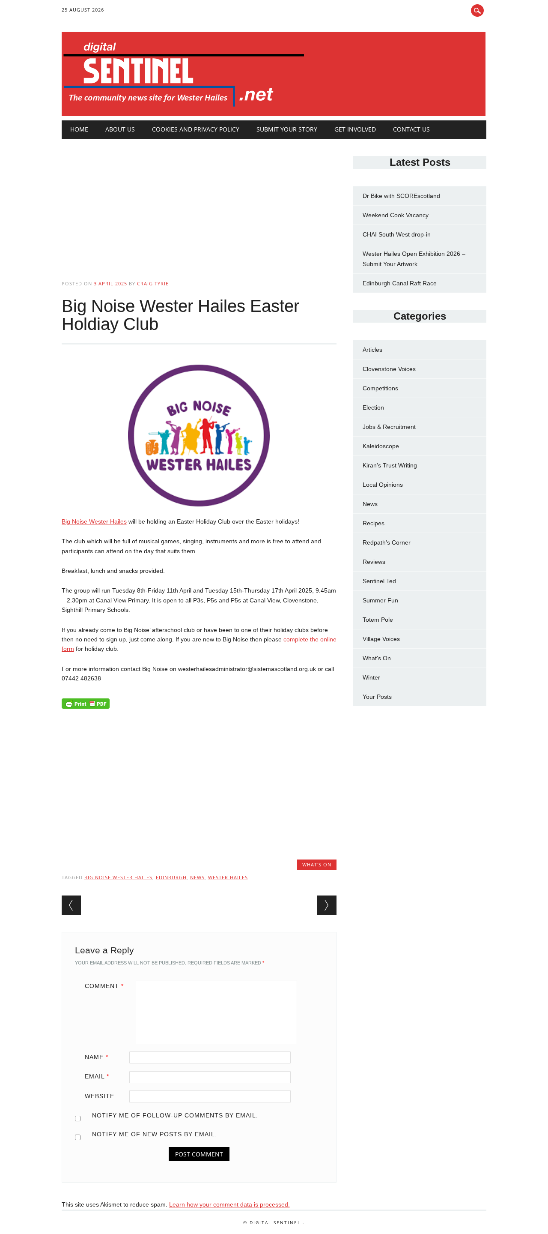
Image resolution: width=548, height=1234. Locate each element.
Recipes (373, 523)
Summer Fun (380, 600)
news (197, 877)
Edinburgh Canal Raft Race (400, 283)
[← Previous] (71, 905)
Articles (372, 349)
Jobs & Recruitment (389, 426)
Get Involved (355, 129)
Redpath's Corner (387, 542)
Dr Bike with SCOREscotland (401, 195)
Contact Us (411, 129)
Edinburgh (171, 877)
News (370, 503)
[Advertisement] (199, 202)
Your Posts (377, 696)
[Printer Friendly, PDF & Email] (86, 705)
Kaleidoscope (381, 446)
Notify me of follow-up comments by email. (175, 1115)
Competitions (380, 388)
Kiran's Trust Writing (390, 465)
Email (97, 1076)
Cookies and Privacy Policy (195, 129)
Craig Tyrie (153, 283)
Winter (371, 677)
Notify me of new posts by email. (154, 1134)
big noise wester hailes (118, 877)
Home (79, 129)
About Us (120, 129)
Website (99, 1096)
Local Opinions (383, 484)
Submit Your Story (286, 129)
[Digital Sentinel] (184, 107)
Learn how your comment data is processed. (229, 1204)
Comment (104, 985)
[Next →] (327, 905)
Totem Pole (378, 619)
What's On (316, 864)
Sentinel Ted (379, 581)
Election (373, 407)
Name (96, 1057)
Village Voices (381, 638)
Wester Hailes (228, 877)
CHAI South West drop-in (397, 234)
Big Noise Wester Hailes (94, 521)
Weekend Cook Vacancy (396, 215)
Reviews (374, 561)
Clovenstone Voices (389, 368)
